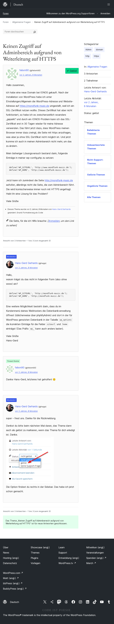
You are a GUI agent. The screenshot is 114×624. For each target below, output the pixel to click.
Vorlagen (35, 563)
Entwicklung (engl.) (68, 557)
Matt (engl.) (11, 578)
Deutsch (14, 602)
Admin (88, 49)
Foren (6, 13)
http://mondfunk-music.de (59, 180)
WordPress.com (13, 572)
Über (5, 547)
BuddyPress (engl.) (15, 588)
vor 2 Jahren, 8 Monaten (30, 75)
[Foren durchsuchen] (34, 31)
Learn (61, 547)
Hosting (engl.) (11, 557)
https (96, 56)
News (6, 552)
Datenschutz (10, 563)
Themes (35, 552)
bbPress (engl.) (13, 583)
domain (99, 49)
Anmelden (54, 220)
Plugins (34, 557)
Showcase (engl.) (40, 547)
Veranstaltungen (95, 552)
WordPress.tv (67, 563)
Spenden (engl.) (96, 557)
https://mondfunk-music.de (34, 105)
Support (62, 552)
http (88, 56)
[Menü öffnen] (109, 4)
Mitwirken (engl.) (95, 547)
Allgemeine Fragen (21, 22)
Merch (91, 563)
